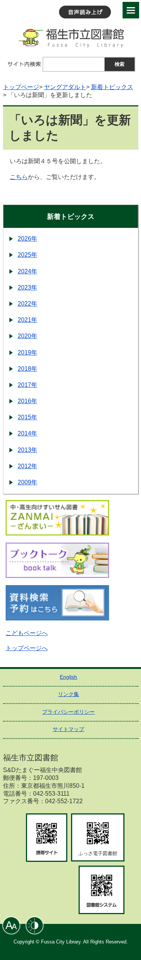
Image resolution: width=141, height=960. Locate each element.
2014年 (27, 433)
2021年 (27, 320)
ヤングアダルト (65, 87)
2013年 (27, 450)
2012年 (27, 466)
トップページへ (27, 648)
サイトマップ (68, 729)
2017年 (27, 385)
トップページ (21, 87)
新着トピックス (112, 87)
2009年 (27, 482)
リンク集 (68, 694)
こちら (19, 177)
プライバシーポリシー (68, 712)
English (68, 677)
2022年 (27, 303)
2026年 (27, 238)
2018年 (27, 368)
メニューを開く (131, 10)
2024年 (27, 271)
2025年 (27, 255)
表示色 (34, 925)
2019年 (27, 352)
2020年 (27, 336)
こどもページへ (27, 633)
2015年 (27, 417)
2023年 (27, 287)
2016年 (27, 401)
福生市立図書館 (70, 37)
